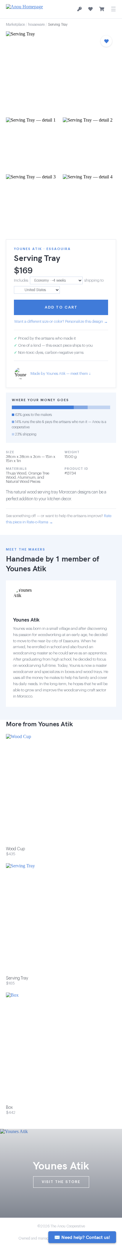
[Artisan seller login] (79, 9)
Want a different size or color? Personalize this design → (61, 321)
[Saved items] (90, 9)
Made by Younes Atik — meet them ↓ (60, 373)
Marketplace (15, 24)
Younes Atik (26, 568)
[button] (61, 72)
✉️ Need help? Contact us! (82, 1237)
